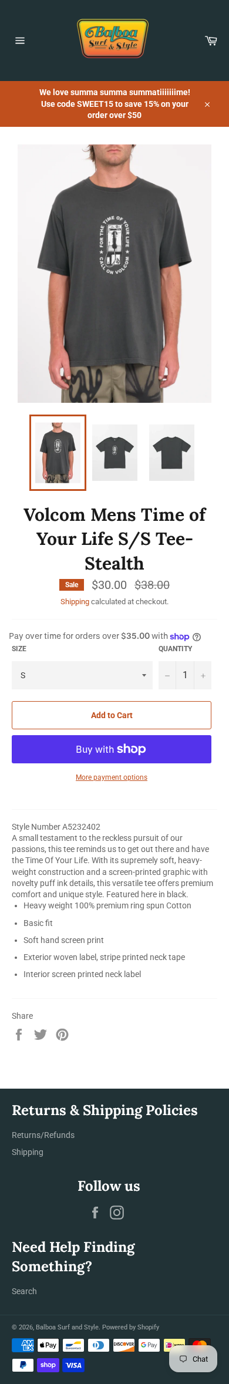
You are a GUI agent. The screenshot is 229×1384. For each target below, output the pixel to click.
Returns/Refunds (43, 1135)
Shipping (74, 601)
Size (19, 649)
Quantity (175, 649)
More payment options (111, 777)
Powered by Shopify (130, 1327)
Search (24, 1291)
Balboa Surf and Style (67, 1327)
